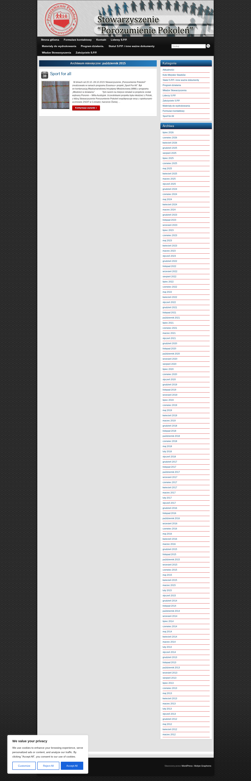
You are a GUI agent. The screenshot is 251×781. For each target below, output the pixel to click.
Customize (24, 765)
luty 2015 (167, 590)
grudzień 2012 (170, 719)
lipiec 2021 (168, 323)
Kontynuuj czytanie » (86, 108)
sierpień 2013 (169, 678)
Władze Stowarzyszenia (175, 90)
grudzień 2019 (170, 384)
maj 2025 (167, 168)
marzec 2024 (169, 209)
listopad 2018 (169, 431)
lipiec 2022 (168, 281)
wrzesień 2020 (170, 359)
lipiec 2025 (168, 158)
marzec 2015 (169, 585)
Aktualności (168, 70)
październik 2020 (171, 353)
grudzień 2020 (170, 343)
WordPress (187, 766)
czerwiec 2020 (170, 374)
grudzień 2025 (170, 148)
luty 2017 (167, 498)
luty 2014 (167, 647)
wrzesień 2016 (170, 523)
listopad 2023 (169, 220)
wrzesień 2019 (170, 395)
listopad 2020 (169, 348)
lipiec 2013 (168, 683)
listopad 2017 (169, 467)
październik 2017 (171, 472)
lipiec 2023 (168, 230)
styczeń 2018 (169, 456)
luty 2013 (167, 708)
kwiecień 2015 (170, 580)
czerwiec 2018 (170, 441)
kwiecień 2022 (170, 297)
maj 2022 (167, 292)
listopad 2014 (169, 606)
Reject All (48, 765)
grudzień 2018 (170, 425)
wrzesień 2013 (170, 672)
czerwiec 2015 (170, 570)
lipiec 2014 (168, 621)
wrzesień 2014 (170, 616)
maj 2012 (167, 724)
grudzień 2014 (170, 600)
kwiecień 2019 (170, 415)
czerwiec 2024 (170, 194)
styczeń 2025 (169, 184)
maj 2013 (167, 693)
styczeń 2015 (169, 595)
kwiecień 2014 (170, 636)
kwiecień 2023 (170, 245)
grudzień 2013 (170, 657)
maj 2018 (167, 446)
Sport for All (168, 116)
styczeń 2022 (169, 302)
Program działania (172, 85)
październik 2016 (171, 518)
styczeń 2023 (169, 256)
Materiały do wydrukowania (176, 106)
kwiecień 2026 (170, 142)
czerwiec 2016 (170, 528)
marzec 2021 (169, 333)
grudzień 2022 (170, 261)
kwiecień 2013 (170, 698)
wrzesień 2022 (170, 271)
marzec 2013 (169, 703)
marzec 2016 (169, 544)
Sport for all (60, 73)
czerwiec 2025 (170, 163)
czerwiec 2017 (170, 482)
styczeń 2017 (169, 503)
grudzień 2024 (170, 189)
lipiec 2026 (168, 132)
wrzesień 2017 (170, 477)
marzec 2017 (169, 492)
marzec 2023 (169, 251)
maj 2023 (167, 240)
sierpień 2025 (169, 153)
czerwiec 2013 (170, 688)
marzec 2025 (169, 179)
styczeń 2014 (169, 652)
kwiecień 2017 (170, 487)
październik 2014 (171, 611)
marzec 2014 (169, 642)
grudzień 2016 (170, 508)
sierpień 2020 (169, 364)
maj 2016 (167, 534)
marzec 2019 (169, 420)
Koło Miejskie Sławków (174, 75)
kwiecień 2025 (170, 173)
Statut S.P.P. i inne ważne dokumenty (181, 80)
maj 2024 (167, 199)
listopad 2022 (169, 266)
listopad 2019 (169, 389)
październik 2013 (171, 667)
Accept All (72, 765)
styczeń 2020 (169, 379)
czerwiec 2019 (170, 405)
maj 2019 (167, 410)
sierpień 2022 (169, 276)
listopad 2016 (169, 513)
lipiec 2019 (168, 400)
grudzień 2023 (170, 215)
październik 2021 (171, 317)
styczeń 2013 (169, 714)
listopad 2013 (169, 662)
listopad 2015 (169, 554)
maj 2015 (167, 575)
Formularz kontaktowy (173, 111)
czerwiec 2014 (170, 626)
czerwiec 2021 (170, 328)
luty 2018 (167, 451)
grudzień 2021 (170, 307)
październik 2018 (171, 436)
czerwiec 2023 (170, 235)
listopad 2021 (169, 312)
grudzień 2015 (170, 549)
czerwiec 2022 (170, 287)
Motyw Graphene (202, 766)
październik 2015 (171, 559)
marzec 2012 (169, 734)
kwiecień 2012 (170, 729)
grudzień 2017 (170, 462)
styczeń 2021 (169, 338)
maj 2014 (167, 631)
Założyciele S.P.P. (171, 100)
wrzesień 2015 (170, 564)
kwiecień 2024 (170, 204)
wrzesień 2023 (170, 225)
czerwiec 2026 (170, 137)
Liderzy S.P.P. (169, 95)
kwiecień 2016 (170, 539)
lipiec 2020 (168, 369)
